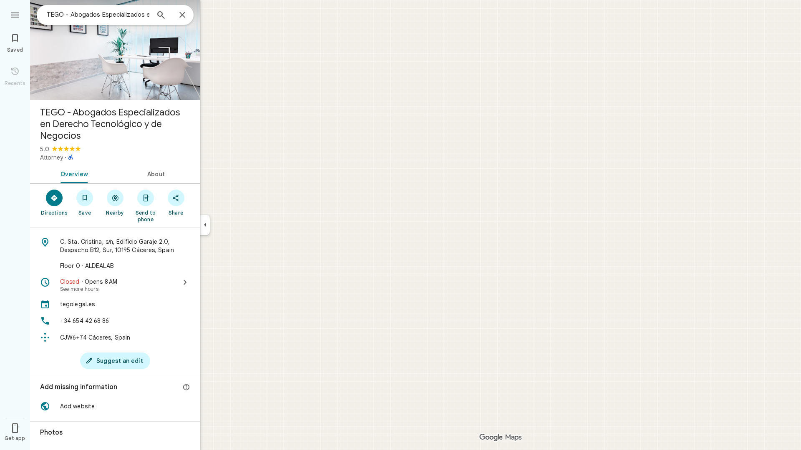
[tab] (72, 173)
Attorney (51, 157)
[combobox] (98, 15)
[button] (115, 406)
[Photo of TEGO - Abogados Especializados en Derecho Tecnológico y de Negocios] (115, 50)
